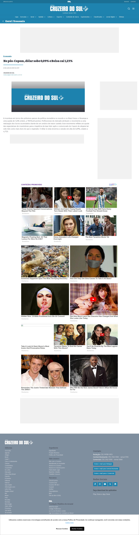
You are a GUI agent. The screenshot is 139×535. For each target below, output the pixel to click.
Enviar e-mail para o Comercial (104, 473)
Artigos (7, 455)
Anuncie (126, 1)
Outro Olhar (8, 506)
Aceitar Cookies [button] (77, 529)
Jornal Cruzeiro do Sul (69, 8)
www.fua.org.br (53, 507)
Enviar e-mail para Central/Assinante (106, 469)
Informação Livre (10, 487)
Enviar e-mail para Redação (103, 464)
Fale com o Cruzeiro (55, 461)
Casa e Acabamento (11, 461)
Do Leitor (7, 470)
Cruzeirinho (8, 468)
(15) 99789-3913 (106, 454)
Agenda (7, 453)
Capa (16, 17)
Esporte (59, 17)
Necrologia (8, 504)
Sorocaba (23, 17)
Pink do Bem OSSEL (55, 495)
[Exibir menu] (133, 8)
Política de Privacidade (56, 455)
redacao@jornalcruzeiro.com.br (12, 75)
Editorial (7, 480)
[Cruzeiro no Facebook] (95, 484)
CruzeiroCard (53, 483)
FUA (50, 501)
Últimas (121, 17)
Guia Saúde (8, 485)
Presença (8, 508)
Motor (7, 495)
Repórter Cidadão (54, 472)
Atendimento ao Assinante (57, 463)
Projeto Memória (54, 453)
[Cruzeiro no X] (110, 484)
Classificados (98, 17)
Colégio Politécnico (55, 509)
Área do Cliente (8, 1)
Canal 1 (7, 459)
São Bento (8, 510)
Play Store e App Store (101, 494)
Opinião (40, 17)
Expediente (52, 451)
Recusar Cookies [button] (62, 529)
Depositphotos (53, 491)
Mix (6, 493)
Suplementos (85, 17)
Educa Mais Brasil (10, 474)
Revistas (7, 502)
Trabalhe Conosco (54, 474)
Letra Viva (8, 489)
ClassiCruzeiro (53, 480)
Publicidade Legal (54, 470)
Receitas (7, 500)
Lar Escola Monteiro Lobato (57, 511)
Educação (8, 472)
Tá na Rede (8, 512)
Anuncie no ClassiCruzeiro (57, 468)
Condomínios (9, 466)
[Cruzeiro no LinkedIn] (115, 484)
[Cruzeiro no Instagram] (100, 484)
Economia (8, 478)
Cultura (50, 17)
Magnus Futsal (9, 491)
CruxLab (51, 487)
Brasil (6, 457)
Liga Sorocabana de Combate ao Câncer (61, 513)
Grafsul (51, 489)
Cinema (7, 463)
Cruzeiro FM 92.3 (54, 485)
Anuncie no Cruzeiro (55, 466)
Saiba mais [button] (69, 523)
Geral (32, 17)
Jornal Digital (110, 17)
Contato (133, 1)
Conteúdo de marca (72, 17)
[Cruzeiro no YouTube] (104, 484)
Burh (50, 493)
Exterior (7, 483)
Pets (6, 498)
